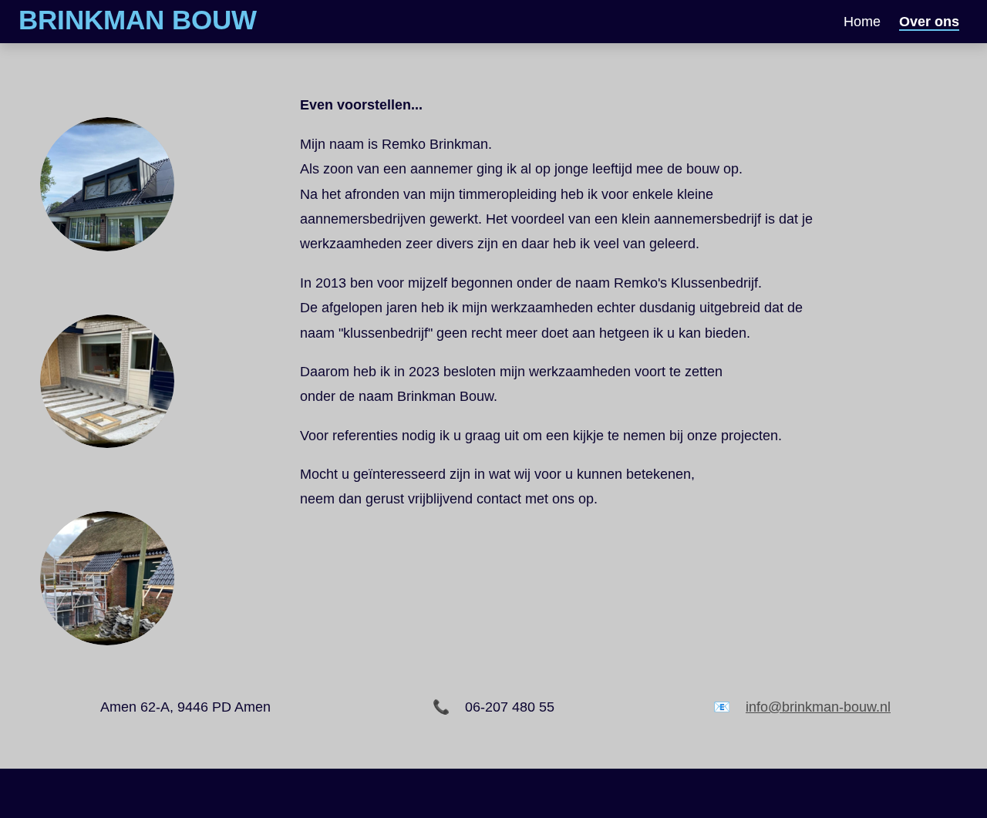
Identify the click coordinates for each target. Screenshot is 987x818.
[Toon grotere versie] (107, 184)
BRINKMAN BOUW (138, 20)
